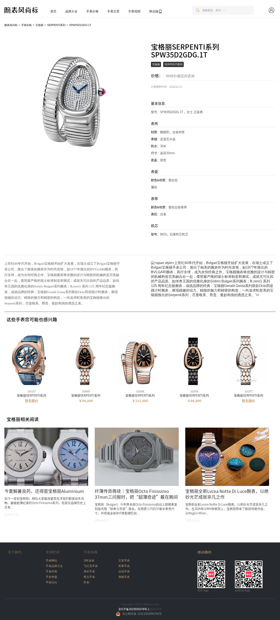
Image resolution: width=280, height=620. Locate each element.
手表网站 (51, 560)
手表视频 (134, 11)
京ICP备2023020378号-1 (133, 609)
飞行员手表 (91, 566)
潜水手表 (89, 571)
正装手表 (124, 560)
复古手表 (89, 577)
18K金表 (89, 560)
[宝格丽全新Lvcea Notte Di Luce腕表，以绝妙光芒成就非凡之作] (227, 468)
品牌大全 (71, 11)
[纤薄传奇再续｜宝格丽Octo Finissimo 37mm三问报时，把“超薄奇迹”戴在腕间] (136, 468)
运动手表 (124, 571)
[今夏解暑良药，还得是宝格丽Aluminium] (46, 468)
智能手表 (124, 577)
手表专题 (51, 577)
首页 (53, 11)
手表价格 (92, 11)
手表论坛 (51, 582)
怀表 (86, 582)
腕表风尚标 (11, 25)
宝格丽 (39, 25)
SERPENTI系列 (56, 25)
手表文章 (113, 11)
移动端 (153, 11)
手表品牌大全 (54, 566)
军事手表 (124, 566)
